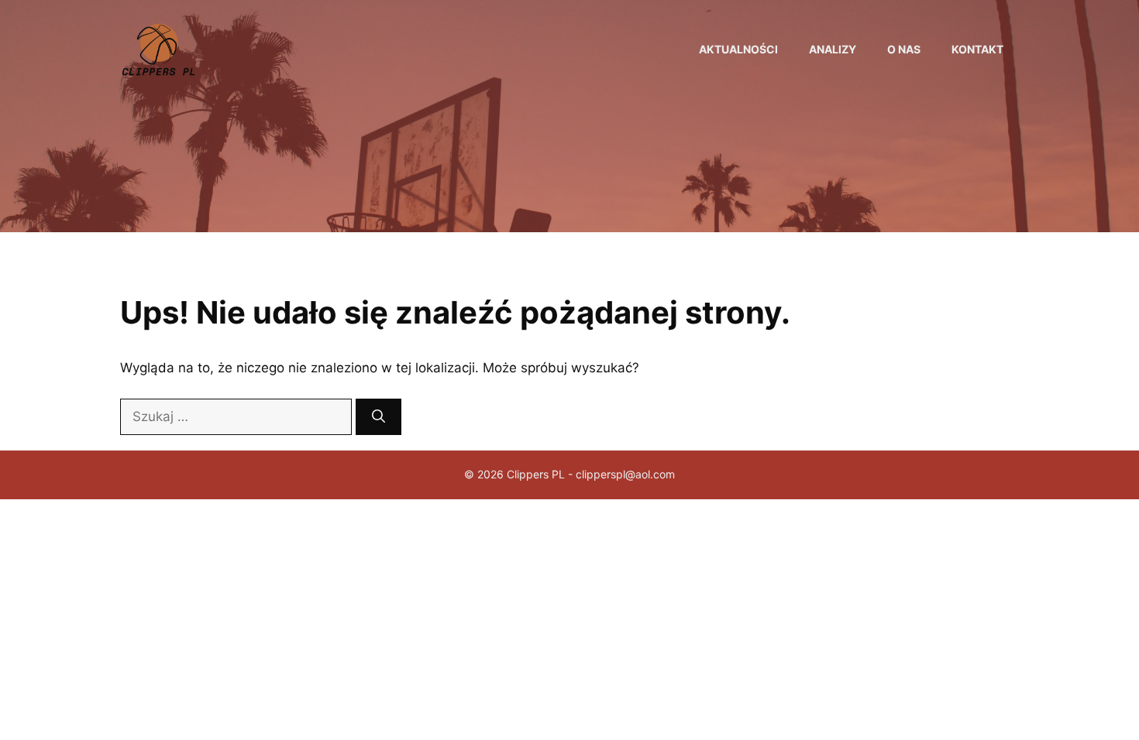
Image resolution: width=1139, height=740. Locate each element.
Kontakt (977, 49)
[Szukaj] (378, 417)
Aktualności (738, 49)
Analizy (832, 49)
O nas (903, 49)
